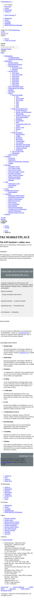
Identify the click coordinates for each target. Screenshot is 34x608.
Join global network (10, 528)
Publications (8, 492)
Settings (3, 219)
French (7, 226)
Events (7, 497)
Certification (8, 496)
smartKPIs (8, 23)
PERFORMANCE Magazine (13, 25)
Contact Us (8, 476)
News (6, 499)
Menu (2, 52)
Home (6, 231)
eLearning (8, 22)
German (7, 227)
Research (7, 490)
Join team (7, 534)
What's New (8, 481)
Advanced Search (6, 49)
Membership (8, 489)
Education (8, 494)
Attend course (9, 520)
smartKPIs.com (24, 352)
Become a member (10, 518)
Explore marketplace (11, 525)
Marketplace (8, 10)
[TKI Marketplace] (14, 30)
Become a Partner (10, 530)
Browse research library (12, 527)
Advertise (7, 532)
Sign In (7, 38)
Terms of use (4, 587)
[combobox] (9, 47)
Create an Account (10, 40)
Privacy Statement (18, 587)
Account (3, 217)
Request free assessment (12, 523)
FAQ (6, 477)
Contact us (8, 11)
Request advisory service (12, 522)
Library (7, 8)
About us (7, 479)
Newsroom (8, 6)
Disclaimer (12, 589)
